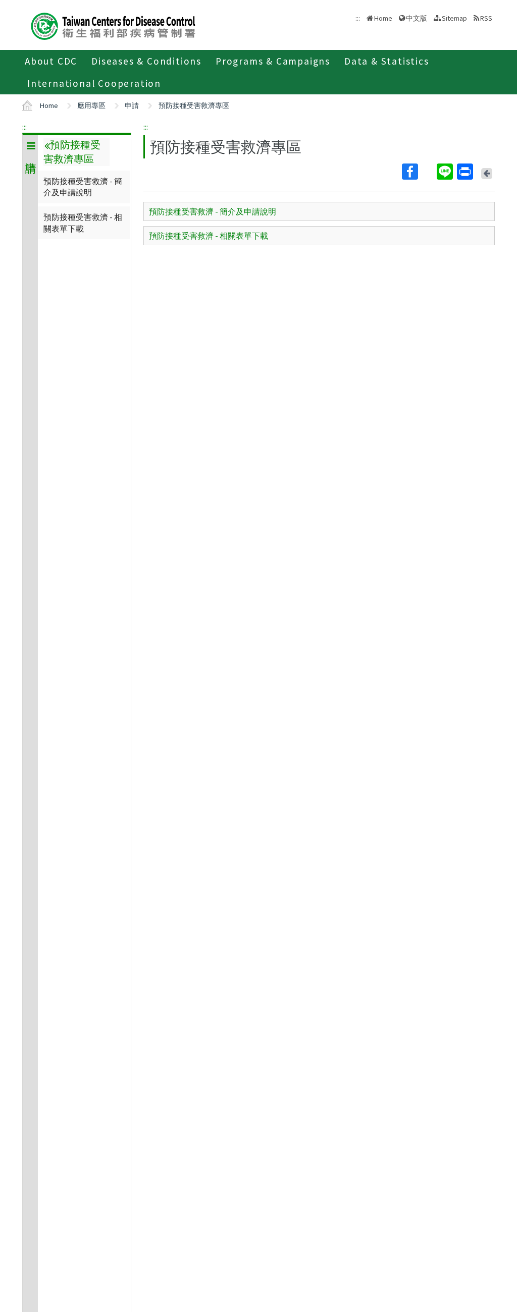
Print (466, 171)
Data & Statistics (386, 61)
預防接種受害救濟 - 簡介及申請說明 (82, 186)
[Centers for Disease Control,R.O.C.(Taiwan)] (113, 25)
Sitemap (454, 18)
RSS (486, 18)
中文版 (416, 17)
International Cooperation (94, 83)
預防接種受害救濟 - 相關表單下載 (82, 222)
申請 (132, 105)
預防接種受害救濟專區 (194, 105)
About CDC (51, 61)
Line (446, 171)
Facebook (418, 171)
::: (24, 127)
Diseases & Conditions (146, 61)
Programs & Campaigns (273, 61)
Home (383, 18)
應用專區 (91, 105)
